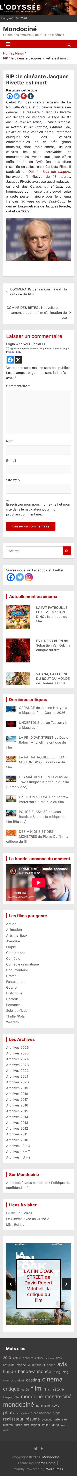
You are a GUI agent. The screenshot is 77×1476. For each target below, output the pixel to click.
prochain (24, 1413)
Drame (11, 976)
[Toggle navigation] (8, 44)
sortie (18, 1424)
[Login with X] (18, 360)
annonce (36, 1364)
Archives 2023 (17, 1065)
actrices (50, 1358)
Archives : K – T (18, 1151)
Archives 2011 (17, 1134)
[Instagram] (29, 577)
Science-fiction (18, 1010)
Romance (13, 1005)
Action (11, 924)
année (51, 1365)
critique (11, 1389)
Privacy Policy (13, 351)
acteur (17, 1358)
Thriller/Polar (16, 1016)
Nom (10, 441)
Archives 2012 (17, 1128)
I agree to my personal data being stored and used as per (38, 350)
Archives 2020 (17, 1082)
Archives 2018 (17, 1094)
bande (9, 1371)
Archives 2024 (17, 1059)
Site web (13, 480)
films (47, 1389)
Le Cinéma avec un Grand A (27, 1219)
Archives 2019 (17, 1088)
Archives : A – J (18, 1146)
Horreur (12, 999)
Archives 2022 (17, 1071)
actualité (9, 1365)
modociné (32, 1396)
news (55, 1405)
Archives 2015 (17, 1111)
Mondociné (20, 29)
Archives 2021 (17, 1076)
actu (59, 1358)
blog (56, 1372)
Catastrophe (15, 953)
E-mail (11, 460)
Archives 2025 (17, 1053)
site (57, 1419)
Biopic (11, 947)
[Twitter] (17, 96)
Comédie (13, 958)
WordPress (54, 1469)
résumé (32, 1419)
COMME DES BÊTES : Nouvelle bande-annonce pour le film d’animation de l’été (37, 313)
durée (25, 1389)
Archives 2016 (17, 1105)
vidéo (55, 1424)
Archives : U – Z (18, 1157)
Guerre (11, 987)
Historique (14, 993)
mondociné (18, 1404)
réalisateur (13, 1419)
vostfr (6, 1430)
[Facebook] (10, 96)
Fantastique (15, 982)
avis (62, 1364)
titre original (32, 1424)
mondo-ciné (58, 1396)
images (7, 1397)
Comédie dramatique (22, 964)
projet (56, 1413)
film (36, 1388)
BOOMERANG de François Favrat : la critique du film (38, 291)
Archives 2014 (17, 1117)
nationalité (43, 1405)
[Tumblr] (31, 96)
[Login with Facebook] (10, 360)
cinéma (52, 1379)
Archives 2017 (17, 1099)
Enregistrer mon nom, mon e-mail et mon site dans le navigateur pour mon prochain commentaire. (38, 509)
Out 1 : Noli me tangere (49, 171)
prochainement (41, 1413)
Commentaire (18, 386)
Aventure (13, 941)
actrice (39, 1358)
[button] (27, 1321)
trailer (45, 1424)
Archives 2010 (17, 1140)
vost (63, 1425)
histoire (58, 1389)
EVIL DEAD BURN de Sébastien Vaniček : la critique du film (53, 643)
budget (19, 1380)
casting (33, 1380)
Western (12, 1022)
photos (10, 1412)
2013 (7, 1358)
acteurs (28, 1358)
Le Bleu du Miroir (19, 1213)
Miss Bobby (15, 1224)
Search (67, 550)
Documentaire (17, 970)
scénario (47, 1419)
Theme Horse (45, 1463)
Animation (14, 930)
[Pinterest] (24, 96)
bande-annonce (34, 1371)
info (16, 1397)
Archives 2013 (17, 1123)
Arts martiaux (17, 935)
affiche (21, 1365)
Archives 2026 (17, 1047)
